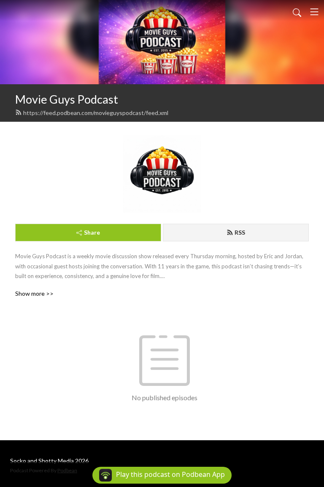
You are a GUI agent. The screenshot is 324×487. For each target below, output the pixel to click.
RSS (240, 232)
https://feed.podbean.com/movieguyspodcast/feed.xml (95, 112)
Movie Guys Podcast (66, 99)
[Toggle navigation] (314, 12)
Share (92, 232)
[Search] (297, 11)
